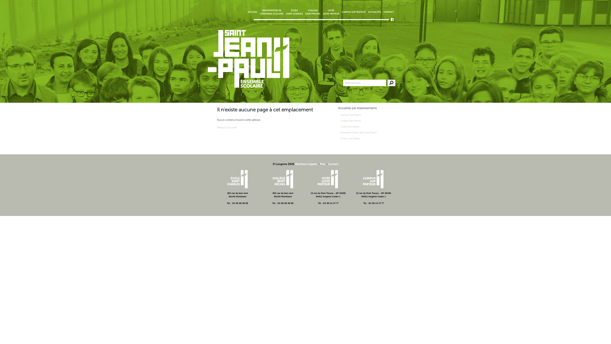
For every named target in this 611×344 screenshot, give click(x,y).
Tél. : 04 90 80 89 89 (237, 203)
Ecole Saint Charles (350, 126)
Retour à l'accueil (227, 127)
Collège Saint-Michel (312, 12)
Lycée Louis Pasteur (331, 12)
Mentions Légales (306, 164)
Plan (323, 164)
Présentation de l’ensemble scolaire (272, 12)
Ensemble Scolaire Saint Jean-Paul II (359, 132)
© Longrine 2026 (284, 164)
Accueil (252, 12)
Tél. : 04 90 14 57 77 (328, 203)
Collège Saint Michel (351, 120)
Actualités (374, 12)
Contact (389, 12)
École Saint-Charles (294, 12)
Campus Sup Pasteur (354, 12)
